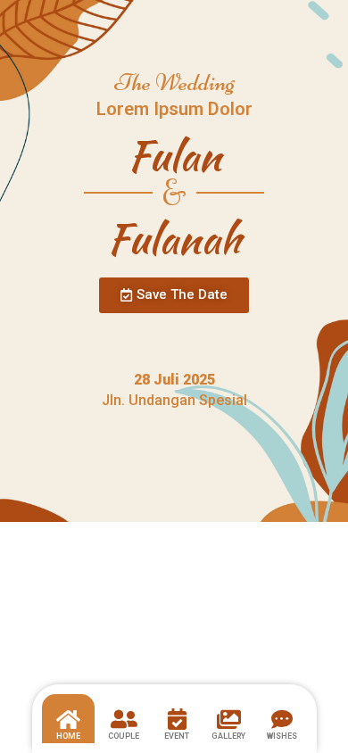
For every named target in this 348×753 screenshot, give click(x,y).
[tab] (68, 719)
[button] (174, 295)
